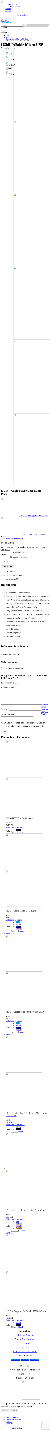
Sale (7, 550)
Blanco (18, 924)
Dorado (19, 1228)
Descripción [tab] (10, 572)
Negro (18, 830)
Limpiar (24, 557)
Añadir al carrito (7, 567)
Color (8, 831)
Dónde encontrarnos (12, 6)
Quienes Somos (11, 4)
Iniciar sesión (22, 15)
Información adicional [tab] (14, 575)
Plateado (19, 1224)
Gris (17, 1222)
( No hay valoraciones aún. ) (12, 538)
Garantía (8, 9)
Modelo (4, 554)
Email (43, 714)
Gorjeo (43, 707)
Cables (30, 547)
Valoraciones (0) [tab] (12, 579)
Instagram (34, 1360)
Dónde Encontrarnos (25, 1339)
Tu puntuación (7, 683)
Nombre (5, 709)
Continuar (14, 1411)
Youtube (25, 1360)
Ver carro (5, 1411)
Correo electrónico (9, 714)
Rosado (19, 929)
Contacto (8, 11)
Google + (44, 712)
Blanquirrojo (19, 552)
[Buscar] (25, 25)
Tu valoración (7, 688)
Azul (18, 922)
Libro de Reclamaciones (25, 1352)
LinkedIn (44, 709)
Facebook (44, 704)
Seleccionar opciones (15, 827)
